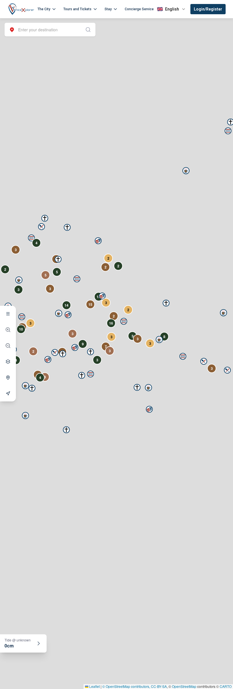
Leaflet (94, 686)
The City (44, 9)
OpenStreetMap (184, 686)
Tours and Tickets (77, 9)
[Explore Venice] (8, 313)
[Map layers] (8, 361)
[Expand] (39, 643)
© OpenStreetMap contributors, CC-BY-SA (134, 686)
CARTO (226, 686)
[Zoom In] (8, 329)
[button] (31, 237)
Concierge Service (139, 9)
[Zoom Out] (8, 345)
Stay (108, 9)
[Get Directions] (8, 393)
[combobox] (50, 29)
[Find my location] (8, 377)
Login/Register (208, 9)
